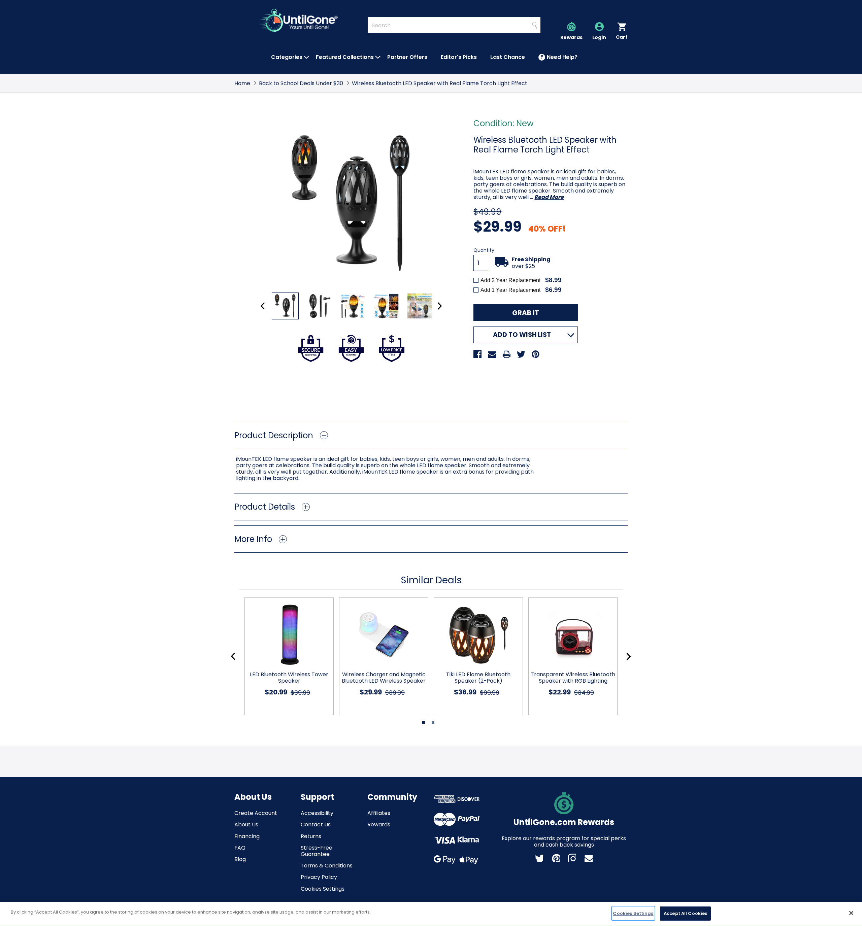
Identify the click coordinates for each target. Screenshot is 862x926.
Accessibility (317, 813)
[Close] (851, 912)
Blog (240, 859)
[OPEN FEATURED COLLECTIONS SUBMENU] (377, 57)
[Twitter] (521, 354)
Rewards (378, 824)
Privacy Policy (319, 877)
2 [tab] (433, 722)
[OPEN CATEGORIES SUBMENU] (306, 57)
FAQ (239, 848)
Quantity (483, 250)
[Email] (492, 354)
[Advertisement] (431, 392)
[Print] (506, 354)
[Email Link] (589, 858)
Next (439, 306)
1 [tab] (423, 722)
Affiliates (378, 813)
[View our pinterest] (556, 858)
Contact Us (316, 824)
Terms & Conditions (327, 865)
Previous (263, 306)
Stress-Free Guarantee (316, 851)
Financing (247, 836)
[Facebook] (477, 354)
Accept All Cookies (685, 913)
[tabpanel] (286, 656)
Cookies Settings (322, 889)
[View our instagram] (572, 858)
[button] (431, 435)
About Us (246, 824)
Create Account (255, 813)
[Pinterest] (535, 354)
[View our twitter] (539, 858)
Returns (311, 836)
